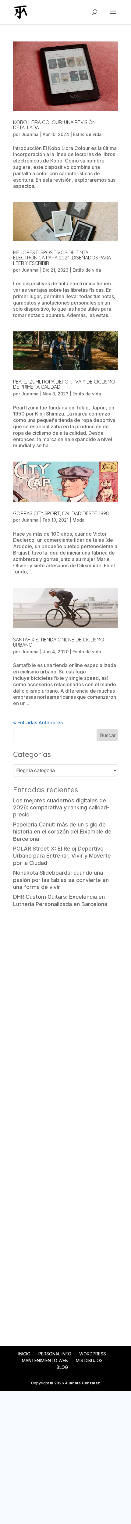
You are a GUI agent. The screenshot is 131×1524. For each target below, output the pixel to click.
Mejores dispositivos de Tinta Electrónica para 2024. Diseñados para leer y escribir (62, 257)
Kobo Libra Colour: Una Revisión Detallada (54, 125)
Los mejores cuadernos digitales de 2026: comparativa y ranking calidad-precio (61, 807)
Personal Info (54, 1353)
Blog (62, 1367)
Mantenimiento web (45, 1360)
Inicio (24, 1353)
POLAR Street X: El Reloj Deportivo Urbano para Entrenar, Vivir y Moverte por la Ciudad (62, 855)
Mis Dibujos (89, 1360)
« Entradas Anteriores (38, 722)
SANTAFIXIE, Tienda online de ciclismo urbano (58, 642)
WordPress (92, 1353)
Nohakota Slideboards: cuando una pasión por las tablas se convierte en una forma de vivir (61, 879)
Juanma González (82, 1383)
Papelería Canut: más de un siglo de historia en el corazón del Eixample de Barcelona (62, 831)
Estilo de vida (87, 134)
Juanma (30, 134)
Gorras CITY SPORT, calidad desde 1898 (61, 513)
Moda (79, 520)
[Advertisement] (65, 982)
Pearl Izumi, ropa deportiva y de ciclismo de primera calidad (64, 384)
